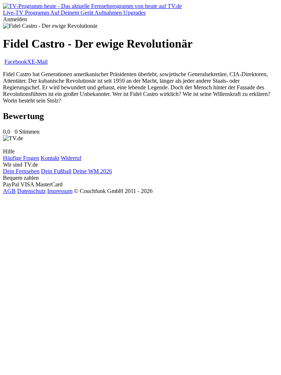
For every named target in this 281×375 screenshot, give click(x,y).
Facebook (15, 62)
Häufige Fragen (21, 158)
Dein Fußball (56, 171)
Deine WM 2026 (92, 171)
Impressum (59, 191)
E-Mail (39, 62)
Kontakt (50, 158)
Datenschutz (31, 191)
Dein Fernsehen (21, 171)
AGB (9, 191)
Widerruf (71, 158)
